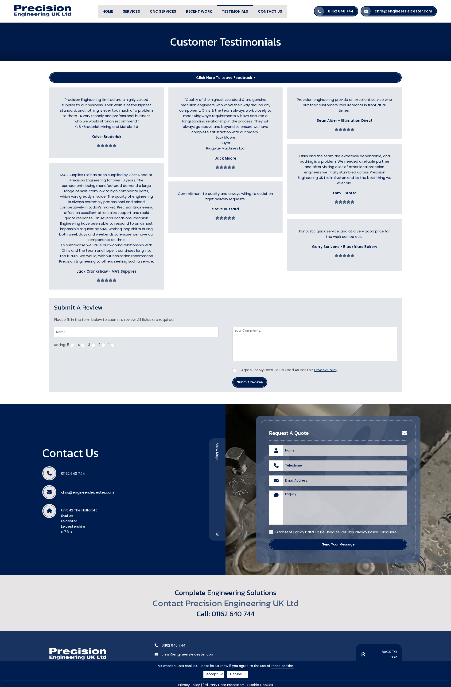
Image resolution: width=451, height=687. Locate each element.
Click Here (388, 532)
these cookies (282, 666)
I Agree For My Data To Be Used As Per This (288, 369)
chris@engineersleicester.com (87, 492)
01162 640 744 (73, 473)
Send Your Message (338, 544)
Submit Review (249, 382)
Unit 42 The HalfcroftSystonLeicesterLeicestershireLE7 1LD (79, 521)
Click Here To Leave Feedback (224, 77)
